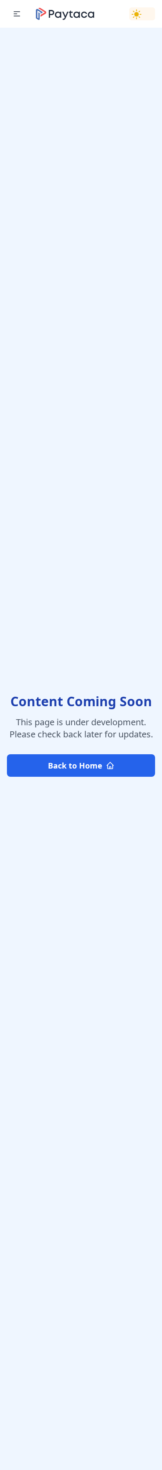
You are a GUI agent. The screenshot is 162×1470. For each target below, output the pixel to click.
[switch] (142, 13)
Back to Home (75, 765)
